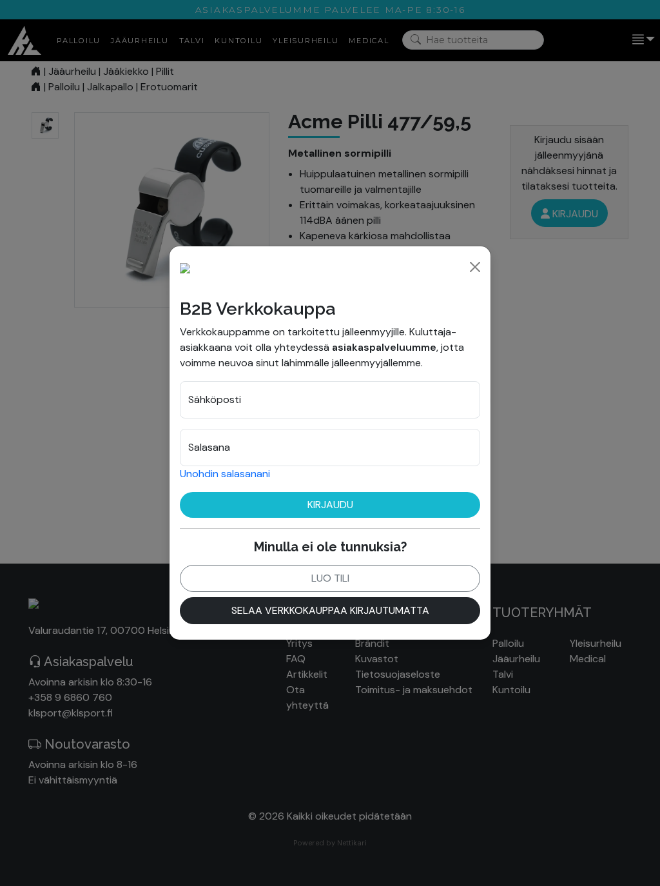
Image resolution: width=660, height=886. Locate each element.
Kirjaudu (330, 504)
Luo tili (330, 578)
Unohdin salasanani (225, 473)
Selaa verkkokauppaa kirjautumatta (330, 610)
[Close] (475, 267)
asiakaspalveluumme (384, 347)
